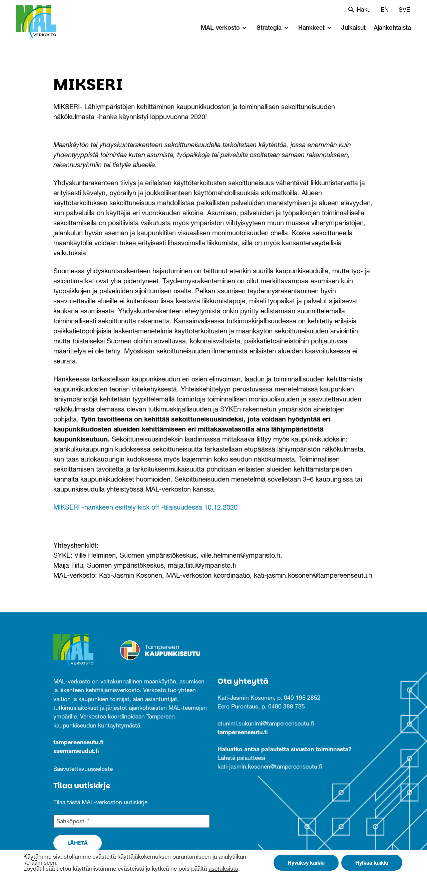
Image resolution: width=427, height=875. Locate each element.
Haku (364, 9)
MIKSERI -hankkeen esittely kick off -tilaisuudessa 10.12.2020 (145, 507)
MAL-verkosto (220, 27)
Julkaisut (353, 27)
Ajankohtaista (392, 27)
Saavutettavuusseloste (83, 768)
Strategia (269, 27)
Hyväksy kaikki (306, 862)
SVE (404, 9)
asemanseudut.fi (76, 750)
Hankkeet (311, 27)
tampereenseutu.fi (78, 742)
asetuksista (223, 869)
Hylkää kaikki (371, 862)
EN (385, 9)
